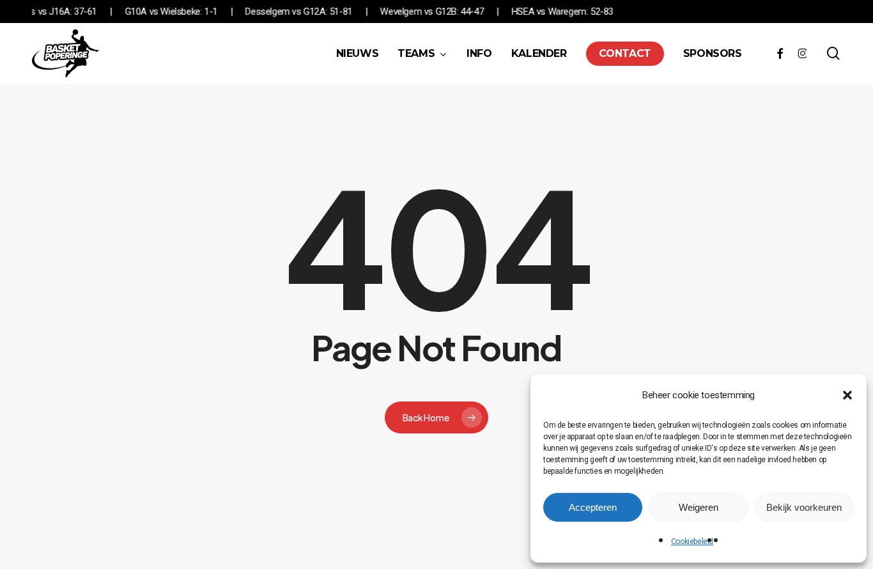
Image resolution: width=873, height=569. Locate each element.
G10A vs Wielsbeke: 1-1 (180, 11)
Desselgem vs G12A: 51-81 (308, 11)
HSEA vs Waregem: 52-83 (571, 11)
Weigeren (698, 507)
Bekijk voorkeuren (804, 507)
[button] (847, 395)
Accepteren (593, 507)
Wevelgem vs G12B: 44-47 (441, 11)
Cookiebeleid (692, 541)
